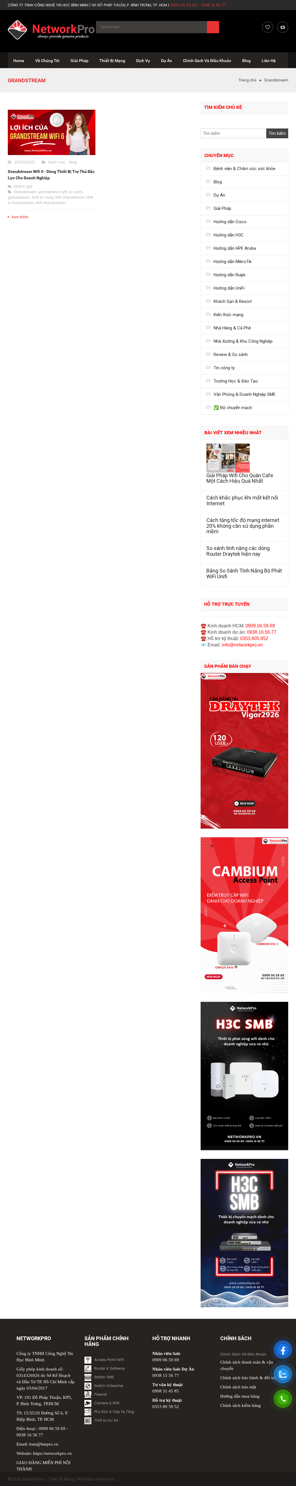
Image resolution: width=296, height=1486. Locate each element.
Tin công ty (224, 367)
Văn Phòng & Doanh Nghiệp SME (244, 394)
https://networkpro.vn (52, 1453)
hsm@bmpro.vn (43, 1444)
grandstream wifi (52, 192)
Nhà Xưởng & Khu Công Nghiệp (243, 341)
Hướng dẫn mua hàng (240, 1396)
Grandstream (25, 192)
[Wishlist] (267, 27)
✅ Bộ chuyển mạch (233, 407)
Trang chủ (247, 80)
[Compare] (282, 27)
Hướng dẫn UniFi (229, 288)
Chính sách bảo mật (238, 1387)
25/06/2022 (24, 162)
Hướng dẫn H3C (229, 235)
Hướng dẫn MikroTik (232, 261)
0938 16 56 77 (29, 1435)
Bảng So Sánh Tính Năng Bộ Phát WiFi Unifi (244, 573)
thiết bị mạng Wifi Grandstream (58, 197)
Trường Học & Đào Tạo (236, 381)
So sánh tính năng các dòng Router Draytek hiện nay (238, 551)
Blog (73, 162)
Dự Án (219, 195)
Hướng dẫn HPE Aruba (235, 248)
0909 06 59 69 (52, 1428)
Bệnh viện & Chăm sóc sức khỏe (244, 168)
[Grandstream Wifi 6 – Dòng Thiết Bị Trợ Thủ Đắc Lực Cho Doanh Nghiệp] (51, 132)
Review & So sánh (231, 354)
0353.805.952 (254, 638)
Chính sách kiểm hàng (240, 1405)
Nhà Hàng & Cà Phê (232, 328)
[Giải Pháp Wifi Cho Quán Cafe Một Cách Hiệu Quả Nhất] (244, 458)
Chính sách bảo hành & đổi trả (248, 1377)
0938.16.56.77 (261, 632)
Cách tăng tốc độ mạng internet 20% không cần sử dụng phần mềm (242, 526)
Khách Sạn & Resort (233, 301)
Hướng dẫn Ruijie (229, 274)
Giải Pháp (222, 208)
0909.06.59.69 (260, 625)
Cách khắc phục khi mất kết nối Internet (242, 500)
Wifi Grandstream (51, 203)
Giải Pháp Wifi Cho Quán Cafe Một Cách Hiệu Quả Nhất (239, 478)
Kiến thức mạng (228, 314)
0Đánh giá (23, 186)
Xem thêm (20, 217)
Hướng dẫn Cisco (230, 221)
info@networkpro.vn (242, 644)
